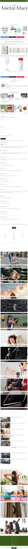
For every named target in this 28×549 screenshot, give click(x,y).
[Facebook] (15, 81)
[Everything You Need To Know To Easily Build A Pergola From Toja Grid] (5, 455)
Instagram (14, 538)
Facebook (14, 542)
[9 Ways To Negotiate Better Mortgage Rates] (5, 419)
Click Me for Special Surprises (14, 248)
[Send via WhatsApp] (7, 101)
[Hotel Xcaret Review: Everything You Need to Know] (5, 443)
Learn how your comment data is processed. (17, 140)
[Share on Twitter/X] (5, 101)
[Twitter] (9, 81)
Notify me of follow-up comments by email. (6, 135)
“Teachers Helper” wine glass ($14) (5, 56)
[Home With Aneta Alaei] (14, 6)
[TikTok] (14, 81)
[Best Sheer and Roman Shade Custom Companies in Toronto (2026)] (4, 95)
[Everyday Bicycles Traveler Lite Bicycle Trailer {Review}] (5, 425)
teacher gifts (5, 102)
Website (2, 132)
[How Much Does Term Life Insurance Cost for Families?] (14, 526)
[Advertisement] (14, 17)
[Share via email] (3, 101)
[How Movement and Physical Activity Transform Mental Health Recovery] (10, 95)
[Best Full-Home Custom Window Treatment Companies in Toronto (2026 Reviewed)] (14, 510)
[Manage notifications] (26, 547)
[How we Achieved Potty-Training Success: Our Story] (5, 431)
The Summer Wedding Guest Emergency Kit (7, 113)
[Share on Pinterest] (6, 101)
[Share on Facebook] (4, 101)
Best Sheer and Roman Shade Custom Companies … (4, 99)
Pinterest (14, 544)
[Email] (18, 81)
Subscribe (14, 227)
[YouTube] (13, 81)
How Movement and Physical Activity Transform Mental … (10, 99)
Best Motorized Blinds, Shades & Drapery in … (17, 99)
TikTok (14, 540)
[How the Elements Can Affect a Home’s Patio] (24, 95)
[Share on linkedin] (8, 101)
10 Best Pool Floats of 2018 (23, 113)
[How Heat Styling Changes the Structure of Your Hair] (14, 477)
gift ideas (2, 102)
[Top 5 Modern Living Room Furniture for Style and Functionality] (5, 437)
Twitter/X (14, 536)
